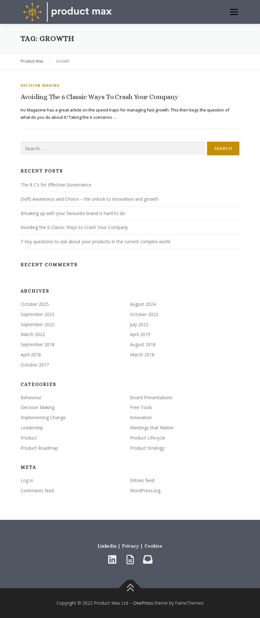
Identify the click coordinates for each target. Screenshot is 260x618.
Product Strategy (147, 448)
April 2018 (31, 355)
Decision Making (40, 85)
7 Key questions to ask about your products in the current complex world (95, 241)
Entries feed (142, 480)
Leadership (32, 428)
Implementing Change (43, 417)
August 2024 (143, 304)
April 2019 (140, 334)
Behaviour (31, 397)
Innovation (141, 417)
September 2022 (38, 324)
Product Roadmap (39, 448)
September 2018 (38, 344)
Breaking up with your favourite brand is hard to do (73, 213)
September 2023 (38, 314)
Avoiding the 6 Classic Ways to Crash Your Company (100, 97)
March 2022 (33, 334)
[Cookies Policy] (148, 559)
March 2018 (142, 355)
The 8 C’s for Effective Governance (56, 185)
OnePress (143, 603)
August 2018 (143, 344)
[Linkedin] (112, 559)
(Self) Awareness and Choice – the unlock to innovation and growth (90, 199)
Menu (233, 12)
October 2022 (144, 314)
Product (29, 438)
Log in (27, 480)
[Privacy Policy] (130, 559)
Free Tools (141, 407)
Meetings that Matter (152, 428)
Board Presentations (151, 397)
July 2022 (139, 324)
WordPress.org (145, 490)
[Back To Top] (130, 588)
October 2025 (35, 304)
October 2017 (35, 365)
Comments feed (37, 490)
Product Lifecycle (147, 438)
